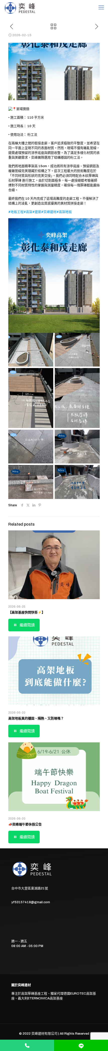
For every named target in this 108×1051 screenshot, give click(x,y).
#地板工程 (16, 212)
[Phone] (27, 1045)
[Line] (81, 1045)
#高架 (28, 212)
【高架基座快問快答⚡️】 (26, 612)
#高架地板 (64, 212)
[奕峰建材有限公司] (20, 7)
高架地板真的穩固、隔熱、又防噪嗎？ (36, 718)
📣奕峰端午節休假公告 (25, 824)
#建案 (36, 212)
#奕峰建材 (49, 212)
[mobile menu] (101, 7)
